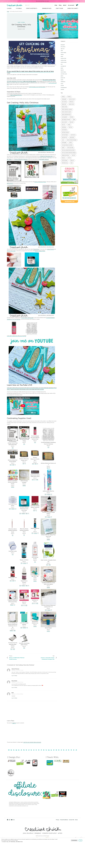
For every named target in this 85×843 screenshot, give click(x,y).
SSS (13, 447)
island (62, 68)
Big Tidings (9, 159)
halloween (71, 122)
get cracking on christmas (66, 119)
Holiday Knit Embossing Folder (46, 156)
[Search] (26, 5)
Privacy (57, 819)
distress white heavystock (66, 114)
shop (56, 5)
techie (62, 79)
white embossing (65, 162)
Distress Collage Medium (40, 250)
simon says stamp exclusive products (68, 150)
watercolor (72, 160)
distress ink (71, 101)
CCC (13, 554)
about (64, 5)
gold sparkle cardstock (44, 159)
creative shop (63, 60)
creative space (63, 62)
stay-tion (73, 155)
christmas (69, 96)
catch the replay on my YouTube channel (37, 86)
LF (34, 479)
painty (62, 75)
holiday (69, 124)
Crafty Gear (59, 8)
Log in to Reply (14, 675)
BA (12, 535)
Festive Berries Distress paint (27, 317)
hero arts (63, 124)
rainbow (70, 142)
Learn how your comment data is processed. (32, 742)
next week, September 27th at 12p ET (31, 80)
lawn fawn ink (73, 134)
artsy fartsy (63, 46)
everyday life (63, 66)
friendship (71, 117)
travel (62, 83)
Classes (9, 8)
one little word (64, 73)
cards (19, 22)
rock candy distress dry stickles (67, 145)
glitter (74, 119)
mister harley (63, 72)
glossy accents (10, 183)
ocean (63, 140)
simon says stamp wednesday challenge (69, 152)
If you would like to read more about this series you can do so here (30, 71)
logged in (14, 723)
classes (62, 54)
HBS (13, 464)
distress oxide (71, 104)
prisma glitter (64, 142)
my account (71, 5)
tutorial (23, 22)
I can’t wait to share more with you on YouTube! (16, 335)
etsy (62, 64)
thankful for (63, 81)
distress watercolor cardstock (67, 109)
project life (63, 77)
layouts (62, 70)
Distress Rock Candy (11, 250)
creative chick (63, 58)
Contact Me (71, 819)
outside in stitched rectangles (71, 140)
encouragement (64, 117)
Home (8, 11)
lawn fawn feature (65, 134)
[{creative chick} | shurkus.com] (14, 5)
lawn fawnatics (64, 129)
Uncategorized (63, 87)
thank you (63, 157)
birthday (63, 96)
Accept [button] (80, 840)
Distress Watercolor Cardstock (20, 159)
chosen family (63, 52)
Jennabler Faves (46, 8)
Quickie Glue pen (50, 249)
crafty (62, 56)
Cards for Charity (72, 8)
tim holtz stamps (64, 160)
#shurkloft (63, 44)
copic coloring (64, 101)
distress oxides (64, 106)
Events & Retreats (31, 8)
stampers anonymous (65, 155)
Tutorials (19, 8)
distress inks (64, 104)
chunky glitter (64, 99)
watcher (62, 89)
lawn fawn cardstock (65, 132)
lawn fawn (70, 127)
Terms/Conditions (64, 819)
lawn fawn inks (64, 137)
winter (71, 162)
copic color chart (72, 99)
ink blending (64, 127)
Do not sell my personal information (12, 841)
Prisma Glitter (36, 249)
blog (60, 5)
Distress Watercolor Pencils (40, 181)
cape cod (62, 48)
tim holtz (69, 157)
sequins (63, 147)
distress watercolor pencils (66, 111)
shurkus (12, 486)
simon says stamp (70, 147)
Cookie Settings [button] (74, 840)
